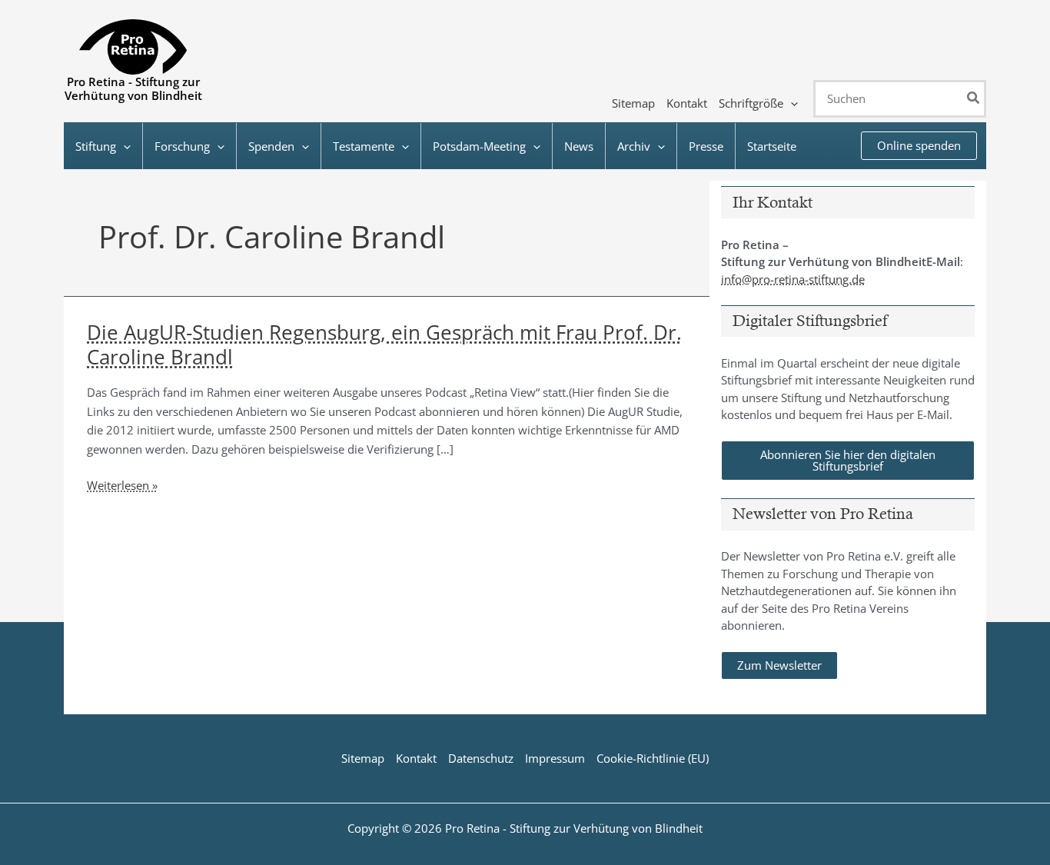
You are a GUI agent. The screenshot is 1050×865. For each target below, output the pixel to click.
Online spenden (919, 145)
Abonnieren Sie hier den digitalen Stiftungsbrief (847, 460)
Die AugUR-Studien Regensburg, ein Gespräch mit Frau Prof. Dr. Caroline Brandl (384, 344)
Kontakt (416, 758)
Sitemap (362, 758)
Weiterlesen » (122, 486)
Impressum (555, 758)
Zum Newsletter (779, 665)
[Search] (974, 98)
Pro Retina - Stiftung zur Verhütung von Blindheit (133, 88)
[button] (790, 103)
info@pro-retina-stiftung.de (793, 279)
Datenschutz (480, 758)
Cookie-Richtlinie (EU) (652, 758)
